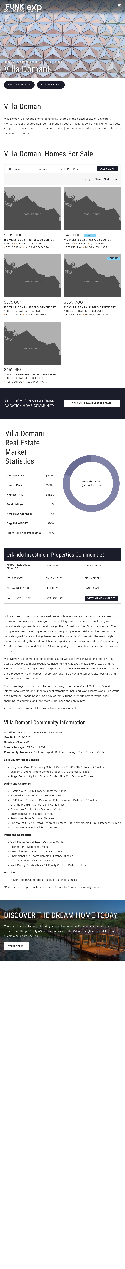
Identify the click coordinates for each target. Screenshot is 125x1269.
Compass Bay (54, 598)
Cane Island (93, 588)
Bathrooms (43, 169)
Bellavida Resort (18, 588)
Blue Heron (53, 588)
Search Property (19, 85)
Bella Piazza (93, 578)
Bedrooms (14, 169)
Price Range (73, 169)
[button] (91, 483)
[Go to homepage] (26, 8)
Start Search (16, 946)
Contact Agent (51, 85)
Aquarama (53, 566)
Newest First (102, 179)
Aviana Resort (94, 566)
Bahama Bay (54, 578)
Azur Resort (15, 578)
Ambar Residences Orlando (18, 567)
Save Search (108, 169)
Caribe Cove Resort (19, 598)
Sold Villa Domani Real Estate (92, 403)
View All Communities (101, 598)
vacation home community (41, 119)
